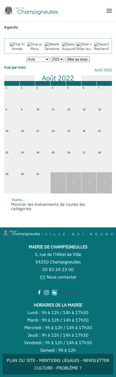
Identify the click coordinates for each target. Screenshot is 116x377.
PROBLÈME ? (69, 368)
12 (68, 109)
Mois (34, 48)
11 (53, 109)
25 (53, 152)
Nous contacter (61, 277)
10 (37, 109)
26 (68, 152)
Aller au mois (88, 48)
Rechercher (104, 48)
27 (84, 152)
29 (7, 174)
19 (68, 131)
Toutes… (18, 200)
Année (17, 48)
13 (84, 109)
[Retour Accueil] (31, 11)
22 (7, 152)
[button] (109, 11)
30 (22, 174)
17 (37, 131)
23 (22, 152)
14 (99, 109)
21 (99, 131)
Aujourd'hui (72, 48)
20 (84, 131)
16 (22, 131)
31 (37, 174)
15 (7, 131)
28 (99, 152)
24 (37, 152)
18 (53, 131)
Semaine (52, 48)
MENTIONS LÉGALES (59, 360)
